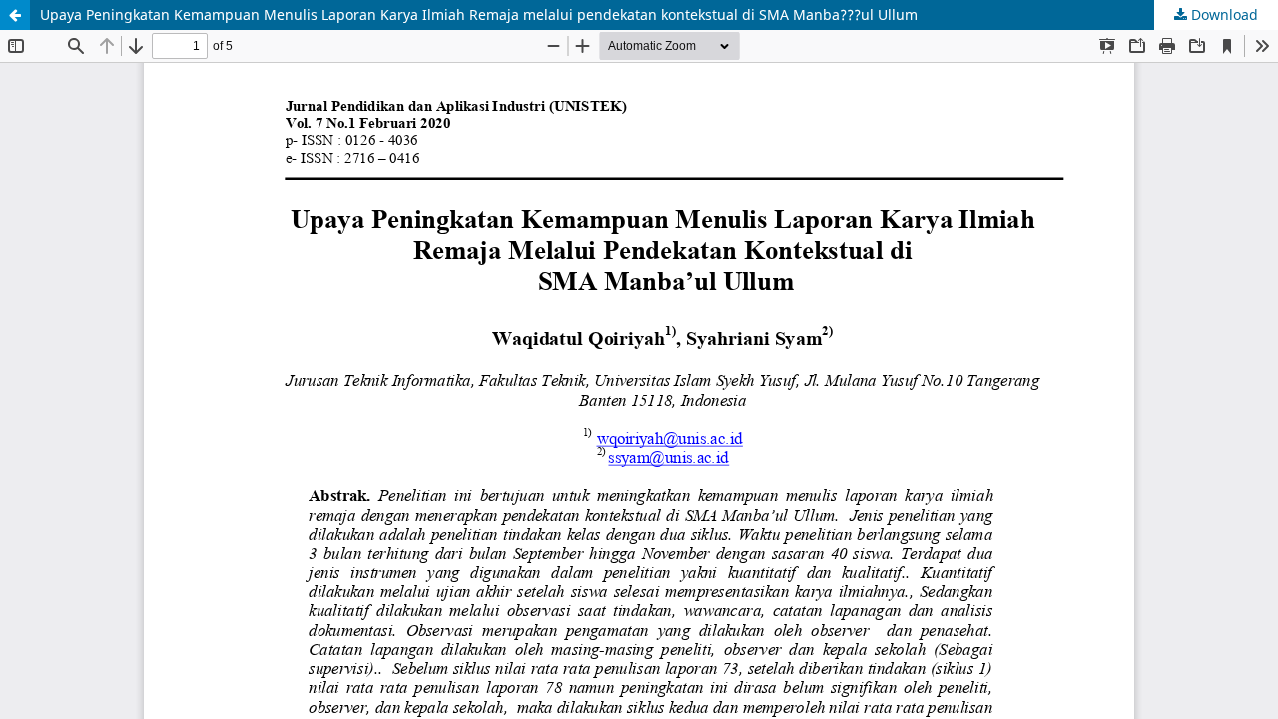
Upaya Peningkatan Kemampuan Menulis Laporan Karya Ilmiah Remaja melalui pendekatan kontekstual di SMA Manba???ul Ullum (479, 14)
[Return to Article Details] (15, 15)
